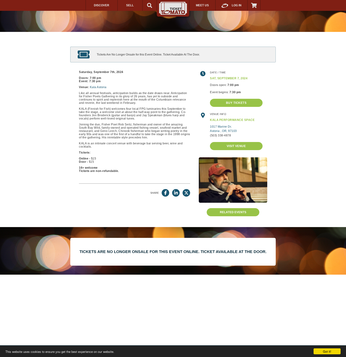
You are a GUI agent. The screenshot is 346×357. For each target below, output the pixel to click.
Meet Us (202, 5)
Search (150, 5)
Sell (130, 5)
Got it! (327, 351)
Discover (101, 5)
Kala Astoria (98, 87)
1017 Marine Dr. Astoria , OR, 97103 (223, 128)
